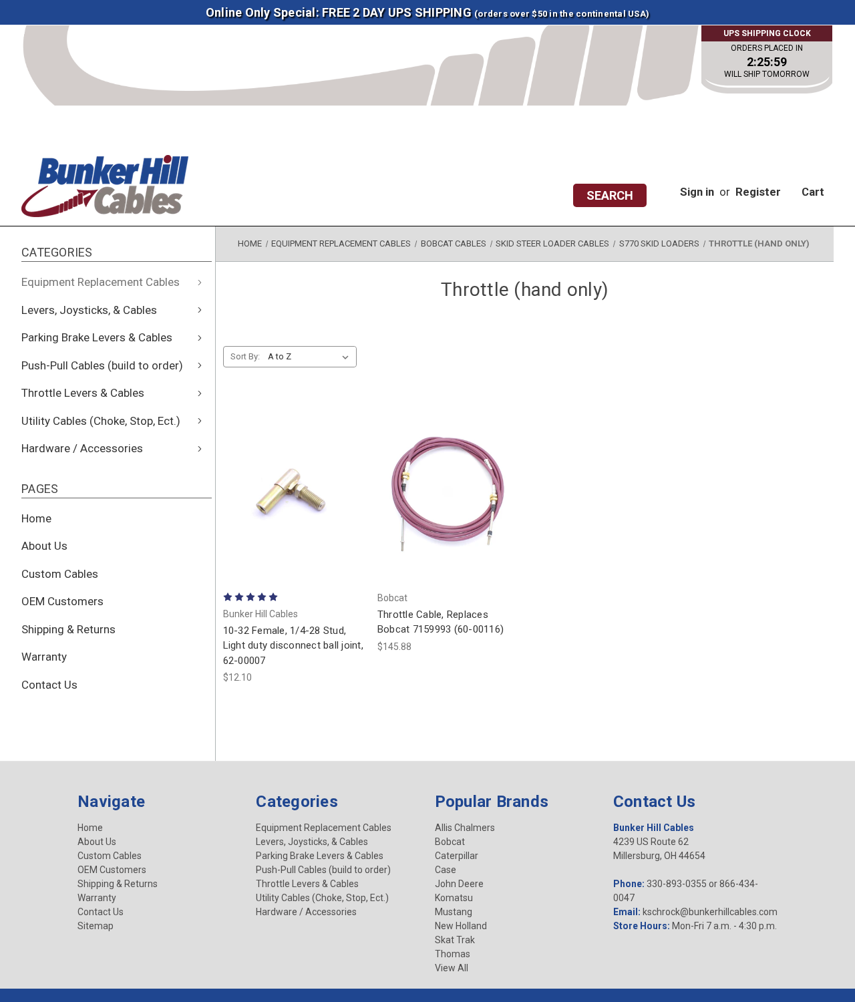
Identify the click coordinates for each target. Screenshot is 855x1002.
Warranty (44, 656)
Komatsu (454, 897)
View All (451, 968)
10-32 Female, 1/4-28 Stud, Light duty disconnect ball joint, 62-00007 (293, 646)
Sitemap (95, 926)
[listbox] (311, 357)
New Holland (461, 926)
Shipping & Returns (68, 629)
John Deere (459, 883)
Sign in (697, 191)
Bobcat (450, 841)
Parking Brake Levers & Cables (96, 337)
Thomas (452, 954)
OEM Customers (62, 601)
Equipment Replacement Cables (100, 282)
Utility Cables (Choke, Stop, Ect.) (100, 421)
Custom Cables (59, 573)
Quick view (293, 455)
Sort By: (245, 356)
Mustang (453, 911)
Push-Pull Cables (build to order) (102, 365)
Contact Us (49, 684)
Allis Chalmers (465, 827)
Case (445, 869)
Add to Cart (293, 527)
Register (758, 191)
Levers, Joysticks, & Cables (89, 310)
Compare (289, 491)
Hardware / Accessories (82, 448)
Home (36, 518)
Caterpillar (456, 855)
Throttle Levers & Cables (82, 392)
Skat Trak (455, 940)
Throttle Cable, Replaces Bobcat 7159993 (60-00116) (440, 622)
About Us (44, 545)
